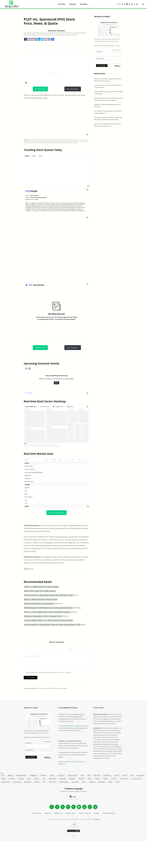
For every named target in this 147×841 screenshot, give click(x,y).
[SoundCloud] (95, 807)
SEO (44, 782)
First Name (99, 51)
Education (97, 775)
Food (131, 775)
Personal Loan (124, 778)
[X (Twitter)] (57, 807)
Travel (110, 782)
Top (74, 835)
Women (118, 782)
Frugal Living (140, 775)
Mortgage (72, 778)
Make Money (52, 778)
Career (52, 775)
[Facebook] (35, 39)
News (89, 778)
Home (25, 688)
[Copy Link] (49, 39)
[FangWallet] (11, 4)
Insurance (12, 778)
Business (43, 775)
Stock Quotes (32, 688)
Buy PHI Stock (40, 89)
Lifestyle (36, 778)
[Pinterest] (68, 807)
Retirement (28, 782)
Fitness (125, 775)
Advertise (47, 813)
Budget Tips (33, 775)
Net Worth (81, 778)
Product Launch (136, 778)
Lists (44, 778)
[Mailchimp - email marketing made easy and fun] (117, 67)
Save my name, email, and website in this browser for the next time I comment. (48, 672)
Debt (89, 775)
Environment (107, 775)
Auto (3, 775)
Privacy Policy (70, 813)
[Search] (142, 4)
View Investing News (56, 513)
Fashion (117, 775)
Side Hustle (52, 782)
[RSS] (73, 807)
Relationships (17, 782)
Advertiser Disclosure (56, 30)
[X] (25, 39)
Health (3, 778)
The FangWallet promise (66, 726)
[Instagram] (62, 807)
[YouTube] (79, 807)
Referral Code (5, 782)
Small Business (63, 782)
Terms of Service (85, 813)
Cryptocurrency (72, 775)
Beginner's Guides (21, 775)
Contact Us (58, 813)
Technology (101, 782)
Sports (84, 782)
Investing (21, 778)
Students (92, 782)
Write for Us (28, 568)
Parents (105, 778)
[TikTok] (90, 807)
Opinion (97, 778)
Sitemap (96, 813)
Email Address (100, 58)
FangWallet (62, 714)
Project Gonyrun (108, 813)
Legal (28, 778)
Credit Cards (60, 775)
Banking (10, 775)
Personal (113, 778)
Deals (82, 775)
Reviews (37, 782)
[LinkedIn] (84, 807)
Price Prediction (73, 89)
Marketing (63, 778)
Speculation (75, 782)
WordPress (96, 819)
